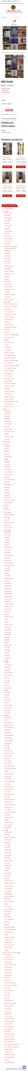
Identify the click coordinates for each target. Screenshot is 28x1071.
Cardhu (6, 570)
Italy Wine (5, 441)
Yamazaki (6, 657)
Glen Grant (7, 588)
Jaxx (5, 345)
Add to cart (9, 110)
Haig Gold (6, 763)
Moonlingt (6, 281)
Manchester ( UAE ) (9, 357)
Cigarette (7, 52)
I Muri (5, 870)
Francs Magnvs (8, 990)
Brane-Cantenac (8, 959)
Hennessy (6, 231)
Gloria (5, 998)
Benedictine (7, 456)
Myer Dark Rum (8, 522)
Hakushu (6, 611)
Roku (5, 434)
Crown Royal (7, 740)
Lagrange (6, 1011)
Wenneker (6, 502)
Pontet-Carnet (7, 1049)
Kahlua (6, 477)
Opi (5, 904)
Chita (5, 573)
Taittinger (6, 297)
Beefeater (6, 411)
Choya (5, 466)
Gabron (6, 993)
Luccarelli (6, 891)
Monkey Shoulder (8, 794)
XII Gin (6, 439)
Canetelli (6, 256)
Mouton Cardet (7, 901)
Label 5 (6, 784)
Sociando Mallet (8, 1057)
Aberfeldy (6, 532)
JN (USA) (6, 347)
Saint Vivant (7, 241)
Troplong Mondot (8, 1062)
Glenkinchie (7, 598)
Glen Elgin (6, 586)
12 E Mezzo (7, 832)
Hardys (6, 868)
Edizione (6, 857)
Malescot (6, 1031)
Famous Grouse (8, 753)
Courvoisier (7, 225)
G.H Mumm (7, 268)
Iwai (5, 619)
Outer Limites (7, 909)
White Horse (7, 822)
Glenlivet (6, 601)
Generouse (7, 423)
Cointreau (6, 469)
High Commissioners (9, 768)
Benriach (6, 557)
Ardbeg (6, 542)
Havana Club (7, 672)
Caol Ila (6, 568)
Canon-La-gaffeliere (9, 964)
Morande (6, 898)
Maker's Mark (7, 789)
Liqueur (4, 444)
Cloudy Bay (7, 850)
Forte (5, 340)
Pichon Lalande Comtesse (10, 1044)
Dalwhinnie (7, 583)
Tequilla (5, 660)
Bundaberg (7, 512)
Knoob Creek (7, 624)
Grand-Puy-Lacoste (9, 1003)
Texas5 (6, 388)
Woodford (6, 827)
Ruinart (6, 291)
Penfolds (6, 916)
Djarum (6, 329)
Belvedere (6, 700)
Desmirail (6, 980)
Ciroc (5, 702)
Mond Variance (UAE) (9, 368)
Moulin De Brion (8, 1036)
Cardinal (6, 258)
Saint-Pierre (7, 1052)
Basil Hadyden (7, 555)
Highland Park (7, 616)
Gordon (6, 426)
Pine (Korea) (7, 375)
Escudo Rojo (7, 860)
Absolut (6, 692)
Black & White (7, 722)
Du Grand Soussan (9, 982)
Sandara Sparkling (8, 294)
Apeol (5, 448)
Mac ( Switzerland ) (9, 355)
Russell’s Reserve (8, 804)
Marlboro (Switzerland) (9, 360)
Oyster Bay (7, 284)
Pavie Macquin (7, 1041)
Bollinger (6, 250)
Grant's (6, 758)
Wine (4, 830)
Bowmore (6, 560)
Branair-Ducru (7, 957)
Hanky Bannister (8, 766)
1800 (5, 662)
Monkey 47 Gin (8, 431)
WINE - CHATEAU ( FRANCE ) (10, 952)
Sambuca (6, 495)
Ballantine (6, 717)
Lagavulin (6, 627)
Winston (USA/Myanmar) (10, 401)
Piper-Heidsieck (8, 289)
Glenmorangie (7, 604)
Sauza (5, 682)
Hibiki (5, 614)
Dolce (5, 332)
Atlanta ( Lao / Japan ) (9, 306)
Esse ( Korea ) (7, 337)
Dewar (5, 745)
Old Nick (6, 525)
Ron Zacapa (7, 527)
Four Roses (7, 755)
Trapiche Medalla (8, 937)
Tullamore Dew (8, 817)
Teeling (6, 655)
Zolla (5, 950)
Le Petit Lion (7, 1016)
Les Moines (7, 1023)
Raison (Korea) (8, 378)
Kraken (6, 517)
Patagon (6, 914)
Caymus (6, 847)
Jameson (6, 776)
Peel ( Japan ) (7, 373)
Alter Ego (6, 954)
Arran (5, 545)
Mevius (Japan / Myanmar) (10, 365)
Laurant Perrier (7, 271)
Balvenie (6, 552)
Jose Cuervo (7, 675)
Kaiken (6, 878)
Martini (6, 276)
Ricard (5, 492)
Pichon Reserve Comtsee (10, 1047)
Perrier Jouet (7, 286)
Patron (5, 680)
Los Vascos (7, 888)
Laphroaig (6, 629)
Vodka (4, 690)
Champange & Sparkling (9, 246)
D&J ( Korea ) (7, 324)
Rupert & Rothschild (9, 929)
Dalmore (6, 581)
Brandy (4, 211)
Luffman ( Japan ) (8, 352)
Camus (6, 223)
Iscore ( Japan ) (8, 342)
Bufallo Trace (7, 725)
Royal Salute (7, 802)
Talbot (5, 1059)
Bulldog (6, 418)
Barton (5, 695)
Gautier (6, 228)
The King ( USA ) (8, 391)
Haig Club (6, 761)
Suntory (6, 647)
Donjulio (6, 670)
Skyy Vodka (7, 707)
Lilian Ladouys (7, 1026)
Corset (5, 322)
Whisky (4, 715)
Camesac (6, 962)
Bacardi (6, 509)
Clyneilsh (6, 575)
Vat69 (5, 820)
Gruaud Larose (7, 1005)
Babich (6, 834)
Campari (6, 464)
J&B (5, 771)
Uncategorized (6, 688)
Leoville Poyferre (8, 1021)
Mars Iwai (6, 791)
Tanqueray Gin (7, 436)
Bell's (5, 720)
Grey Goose (7, 705)
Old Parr (6, 796)
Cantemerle (7, 967)
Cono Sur (6, 263)
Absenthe (6, 446)
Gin (3, 409)
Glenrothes (7, 609)
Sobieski (6, 713)
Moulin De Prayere (8, 1039)
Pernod (6, 487)
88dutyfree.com (14, 11)
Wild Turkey (7, 825)
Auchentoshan (7, 547)
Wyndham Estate (8, 945)
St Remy (6, 243)
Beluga (6, 697)
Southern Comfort (8, 500)
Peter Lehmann (8, 919)
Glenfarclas (7, 591)
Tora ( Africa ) (7, 393)
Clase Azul (7, 664)
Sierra (5, 685)
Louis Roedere (7, 274)
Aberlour (6, 534)
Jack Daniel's (7, 773)
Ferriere (6, 988)
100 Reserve (7, 213)
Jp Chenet (6, 875)
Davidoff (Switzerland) (9, 327)
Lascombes (7, 1013)
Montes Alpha (7, 896)
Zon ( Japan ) (7, 404)
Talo (5, 934)
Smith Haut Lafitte (8, 1054)
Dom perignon (7, 266)
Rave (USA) (7, 381)
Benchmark (7, 839)
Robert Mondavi (8, 927)
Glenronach (7, 606)
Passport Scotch (8, 799)
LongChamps (7, 886)
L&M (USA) (7, 350)
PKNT (5, 924)
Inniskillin (6, 873)
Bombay (6, 413)
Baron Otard (7, 218)
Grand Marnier (7, 472)
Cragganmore (7, 578)
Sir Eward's (7, 807)
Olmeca (6, 677)
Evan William (7, 750)
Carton (3, 100)
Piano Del (6, 922)
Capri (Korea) (7, 319)
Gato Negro (7, 865)
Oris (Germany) (8, 370)
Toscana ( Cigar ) (8, 396)
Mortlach (6, 637)
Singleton (6, 645)
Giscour (6, 995)
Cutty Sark (6, 743)
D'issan (6, 977)
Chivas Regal (7, 735)
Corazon (6, 667)
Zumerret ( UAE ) (8, 406)
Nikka (5, 639)
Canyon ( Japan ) (8, 316)
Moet (5, 279)
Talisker (6, 650)
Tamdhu (6, 652)
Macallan (6, 632)
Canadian (6, 732)
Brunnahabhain (8, 565)
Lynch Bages (7, 1029)
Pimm (5, 490)
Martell (6, 233)
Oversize (5, 505)
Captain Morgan (8, 514)
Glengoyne (7, 596)
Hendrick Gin (7, 429)
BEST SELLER (6, 208)
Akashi (6, 537)
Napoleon (6, 236)
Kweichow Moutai (8, 479)
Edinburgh (6, 421)
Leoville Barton (8, 1018)
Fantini (6, 863)
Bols (5, 459)
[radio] (3, 104)
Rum (4, 507)
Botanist (6, 416)
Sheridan (6, 497)
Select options (7, 166)
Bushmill (6, 730)
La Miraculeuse (8, 880)
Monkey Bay (7, 893)
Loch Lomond (7, 786)
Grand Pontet (7, 1000)
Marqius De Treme (8, 1034)
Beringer (6, 842)
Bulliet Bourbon (8, 727)
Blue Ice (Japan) (8, 311)
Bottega (6, 253)
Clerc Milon (7, 972)
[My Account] (13, 21)
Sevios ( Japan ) (8, 386)
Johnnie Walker (8, 781)
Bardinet (6, 215)
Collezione (7, 852)
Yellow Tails (7, 947)
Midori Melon (7, 484)
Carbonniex (7, 970)
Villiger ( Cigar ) (8, 399)
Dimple (6, 748)
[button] (24, 57)
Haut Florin (7, 1008)
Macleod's (6, 634)
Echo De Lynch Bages (9, 985)
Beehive (6, 220)
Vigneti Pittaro (7, 939)
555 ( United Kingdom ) (14, 52)
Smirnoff (6, 710)
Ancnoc (6, 539)
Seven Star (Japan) (9, 383)
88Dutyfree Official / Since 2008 (14, 1069)
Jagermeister (7, 474)
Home (2, 52)
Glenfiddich (7, 593)
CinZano (6, 261)
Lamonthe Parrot (8, 883)
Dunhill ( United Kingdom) (10, 334)
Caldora (6, 845)
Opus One (6, 906)
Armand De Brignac (9, 248)
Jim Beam (6, 779)
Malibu (6, 520)
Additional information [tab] (9, 118)
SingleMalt (5, 530)
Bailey (5, 451)
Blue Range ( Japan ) (9, 314)
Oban (5, 642)
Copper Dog (7, 738)
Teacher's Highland (9, 812)
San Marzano (7, 932)
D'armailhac (7, 975)
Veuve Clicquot (8, 299)
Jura (5, 622)
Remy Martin (7, 238)
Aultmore (6, 550)
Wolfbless (6, 942)
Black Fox (6, 309)
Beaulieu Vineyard (8, 837)
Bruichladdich (7, 563)
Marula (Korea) (7, 363)
